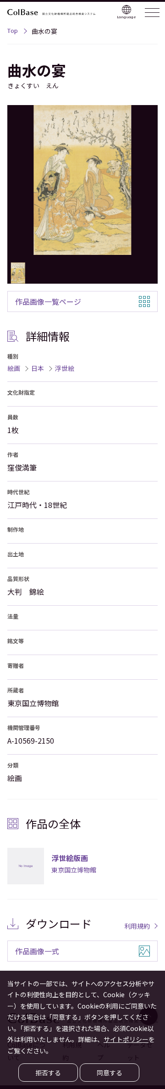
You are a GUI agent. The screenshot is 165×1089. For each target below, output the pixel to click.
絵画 (13, 368)
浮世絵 (64, 368)
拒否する (48, 1072)
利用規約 (137, 925)
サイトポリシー (126, 1039)
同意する (109, 1072)
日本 (37, 368)
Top (12, 32)
